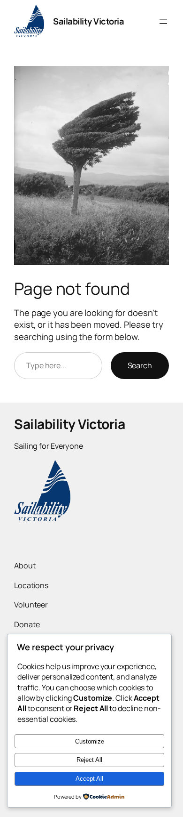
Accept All (89, 778)
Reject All (89, 759)
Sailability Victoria (88, 21)
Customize (89, 741)
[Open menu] (163, 21)
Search (140, 365)
